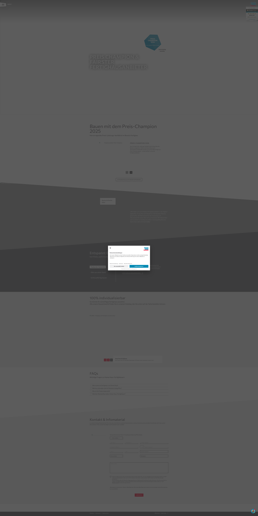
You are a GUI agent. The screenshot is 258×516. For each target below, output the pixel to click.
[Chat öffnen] (253, 511)
